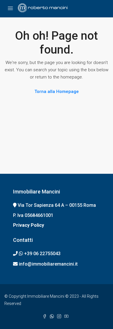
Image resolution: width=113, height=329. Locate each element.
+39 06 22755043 (42, 253)
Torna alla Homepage (56, 91)
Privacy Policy (28, 225)
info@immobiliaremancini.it (48, 264)
